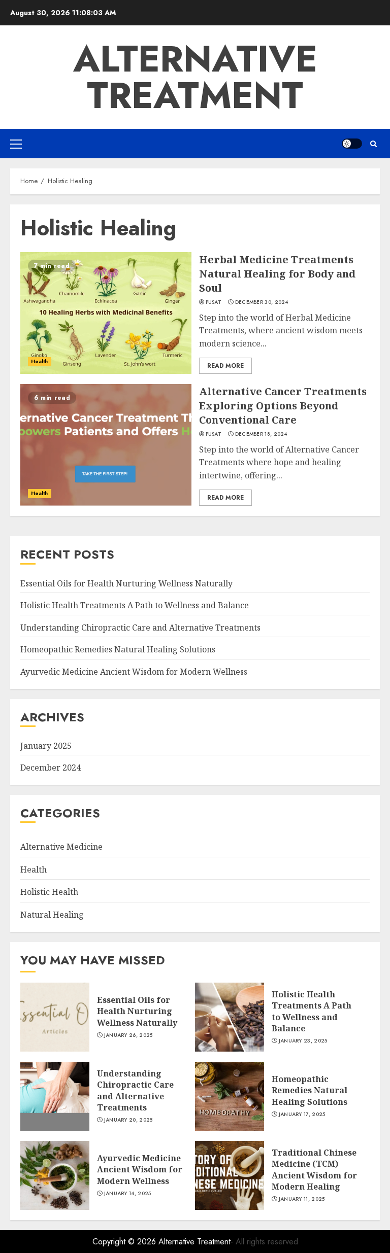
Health (39, 361)
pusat (214, 302)
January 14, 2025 (127, 1193)
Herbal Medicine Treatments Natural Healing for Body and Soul (277, 274)
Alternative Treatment (195, 77)
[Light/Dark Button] (352, 143)
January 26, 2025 (128, 1035)
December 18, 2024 (261, 434)
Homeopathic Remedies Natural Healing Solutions (117, 649)
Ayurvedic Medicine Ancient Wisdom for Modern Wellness (133, 671)
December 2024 (50, 767)
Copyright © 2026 (125, 1241)
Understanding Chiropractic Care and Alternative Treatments (140, 627)
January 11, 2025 (302, 1199)
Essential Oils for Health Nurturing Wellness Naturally (126, 583)
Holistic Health (49, 891)
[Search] (373, 144)
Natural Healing (52, 914)
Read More (225, 365)
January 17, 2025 (302, 1114)
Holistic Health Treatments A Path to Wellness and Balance (134, 605)
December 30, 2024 (261, 302)
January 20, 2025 (128, 1120)
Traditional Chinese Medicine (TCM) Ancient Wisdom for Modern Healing (314, 1169)
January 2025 (46, 745)
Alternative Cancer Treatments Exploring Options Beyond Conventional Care (283, 406)
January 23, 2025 (303, 1041)
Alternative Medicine (61, 846)
